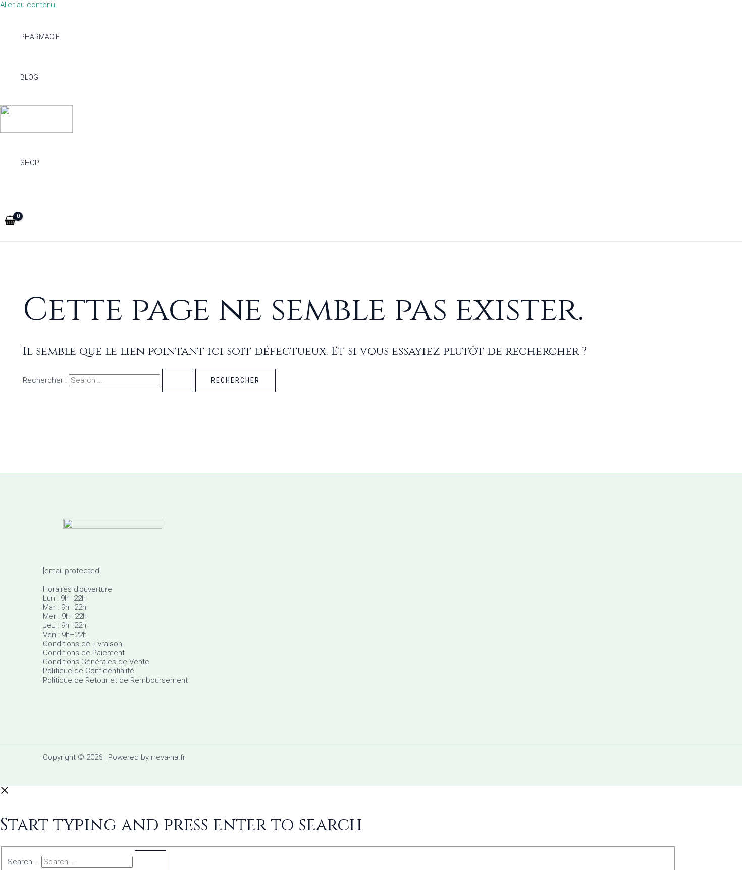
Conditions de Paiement (84, 652)
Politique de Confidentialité (88, 670)
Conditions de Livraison (82, 643)
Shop (29, 163)
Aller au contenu (27, 4)
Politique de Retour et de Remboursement (115, 680)
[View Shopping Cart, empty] (10, 221)
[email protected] (72, 570)
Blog (29, 77)
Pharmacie (40, 37)
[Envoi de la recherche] (177, 380)
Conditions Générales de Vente (96, 661)
